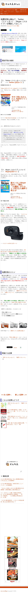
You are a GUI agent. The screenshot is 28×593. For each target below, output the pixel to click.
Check (15, 347)
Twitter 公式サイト (15, 82)
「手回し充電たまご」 (13, 337)
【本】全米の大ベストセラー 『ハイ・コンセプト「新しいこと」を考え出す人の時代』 (17, 418)
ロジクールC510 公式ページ (10, 243)
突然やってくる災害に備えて (18, 330)
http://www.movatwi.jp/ (10, 117)
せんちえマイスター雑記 (11, 9)
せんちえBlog (4, 591)
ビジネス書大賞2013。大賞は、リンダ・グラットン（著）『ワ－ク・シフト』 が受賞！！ (17, 411)
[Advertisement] (14, 377)
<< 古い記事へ (6, 395)
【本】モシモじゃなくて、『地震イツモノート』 (14, 357)
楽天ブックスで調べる (18, 111)
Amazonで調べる (17, 110)
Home (2, 9)
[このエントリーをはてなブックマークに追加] (10, 30)
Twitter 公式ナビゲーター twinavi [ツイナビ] (11, 88)
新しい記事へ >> (21, 395)
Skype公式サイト (11, 171)
